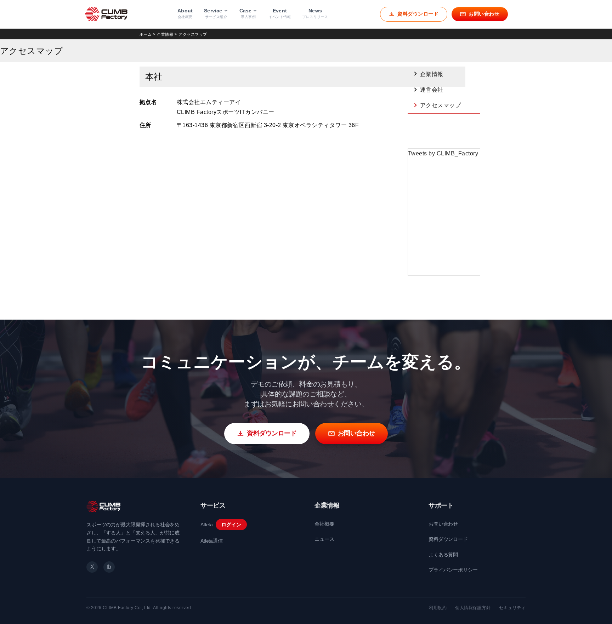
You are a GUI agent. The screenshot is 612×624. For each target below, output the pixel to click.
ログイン (231, 524)
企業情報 (165, 34)
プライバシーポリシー (453, 570)
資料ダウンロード (448, 539)
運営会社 (431, 90)
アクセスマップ (440, 105)
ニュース (324, 539)
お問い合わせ (443, 524)
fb (109, 567)
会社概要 (324, 524)
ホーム (146, 34)
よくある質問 (443, 554)
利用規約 (438, 607)
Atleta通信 (211, 541)
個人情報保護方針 (473, 607)
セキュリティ (512, 607)
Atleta (206, 524)
